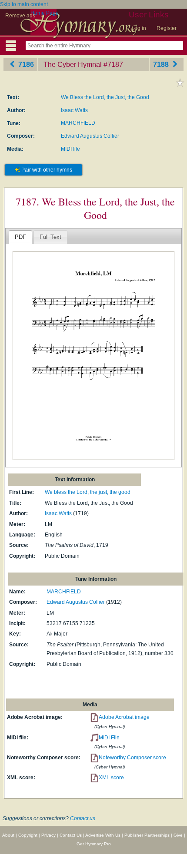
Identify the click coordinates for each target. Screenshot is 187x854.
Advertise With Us (102, 835)
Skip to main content (24, 4)
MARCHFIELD (78, 123)
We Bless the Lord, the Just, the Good (105, 97)
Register (167, 28)
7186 (25, 64)
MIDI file (70, 149)
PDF (20, 237)
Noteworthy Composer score (132, 758)
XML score (111, 778)
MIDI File (109, 738)
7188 (161, 64)
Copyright (27, 835)
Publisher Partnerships (147, 835)
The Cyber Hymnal (72, 64)
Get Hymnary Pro (94, 843)
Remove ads (20, 16)
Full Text (50, 237)
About (8, 835)
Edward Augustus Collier (90, 136)
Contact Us (71, 835)
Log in (138, 28)
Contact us (82, 818)
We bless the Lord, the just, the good (87, 492)
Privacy (48, 835)
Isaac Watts (74, 110)
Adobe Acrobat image (124, 717)
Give (178, 835)
